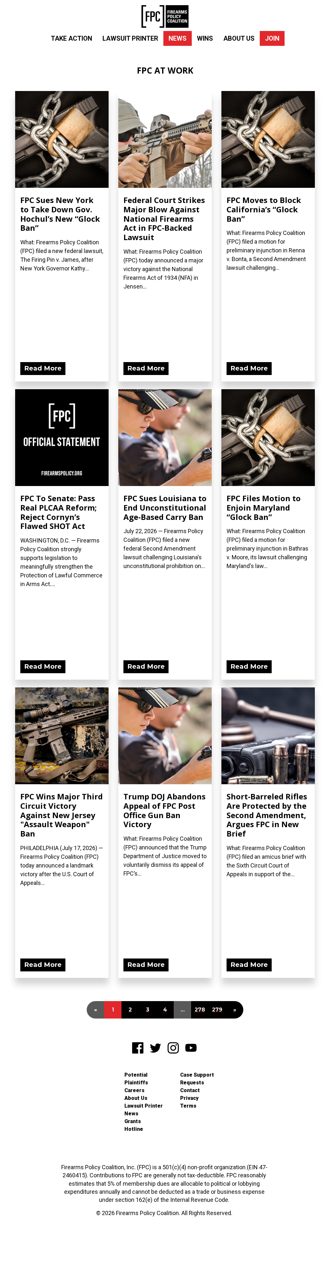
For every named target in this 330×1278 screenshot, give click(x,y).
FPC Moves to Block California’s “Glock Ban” (264, 209)
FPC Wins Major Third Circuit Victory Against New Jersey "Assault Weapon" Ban (61, 815)
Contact (190, 1090)
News (178, 38)
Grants (132, 1121)
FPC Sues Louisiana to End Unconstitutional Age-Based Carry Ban (165, 507)
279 (217, 1010)
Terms (188, 1106)
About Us (239, 38)
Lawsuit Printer (130, 38)
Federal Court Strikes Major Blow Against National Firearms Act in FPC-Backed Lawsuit (164, 218)
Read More (43, 368)
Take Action (71, 38)
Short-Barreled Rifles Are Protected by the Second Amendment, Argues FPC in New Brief (267, 815)
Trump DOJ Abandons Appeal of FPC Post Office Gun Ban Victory (164, 810)
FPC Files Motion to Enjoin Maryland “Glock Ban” (264, 507)
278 (200, 1010)
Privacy (189, 1098)
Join (272, 38)
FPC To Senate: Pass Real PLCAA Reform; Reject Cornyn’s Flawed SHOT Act (58, 512)
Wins (205, 38)
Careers (134, 1090)
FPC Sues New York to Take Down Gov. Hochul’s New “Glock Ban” (60, 214)
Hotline (133, 1129)
